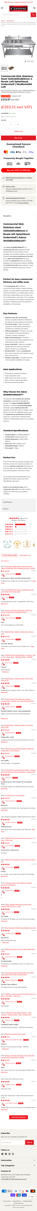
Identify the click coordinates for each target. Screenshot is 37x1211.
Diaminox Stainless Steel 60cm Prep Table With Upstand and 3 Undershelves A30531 (17, 1057)
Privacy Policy (7, 1201)
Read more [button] (4, 604)
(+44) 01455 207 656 (7, 1179)
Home (3, 21)
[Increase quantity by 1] (18, 124)
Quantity (3, 120)
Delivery (6, 509)
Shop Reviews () (25, 555)
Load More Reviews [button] (18, 1117)
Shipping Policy (27, 1201)
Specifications (7, 502)
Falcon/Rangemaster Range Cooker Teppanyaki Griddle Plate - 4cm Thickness (17, 750)
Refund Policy (17, 1201)
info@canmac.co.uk (20, 1179)
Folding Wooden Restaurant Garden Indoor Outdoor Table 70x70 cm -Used (16, 905)
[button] (9, 524)
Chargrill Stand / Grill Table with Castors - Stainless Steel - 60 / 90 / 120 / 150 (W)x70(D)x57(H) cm (17, 701)
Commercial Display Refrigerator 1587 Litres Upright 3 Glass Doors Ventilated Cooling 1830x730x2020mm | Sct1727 (16, 612)
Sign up (29, 1142)
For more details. (23, 203)
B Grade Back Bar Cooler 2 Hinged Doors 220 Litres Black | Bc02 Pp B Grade (17, 591)
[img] (18, 518)
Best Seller (10, 21)
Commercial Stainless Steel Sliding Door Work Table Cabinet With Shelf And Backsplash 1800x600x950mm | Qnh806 (17, 974)
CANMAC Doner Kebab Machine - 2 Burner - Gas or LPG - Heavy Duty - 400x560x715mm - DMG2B (18, 656)
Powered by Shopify (18, 1207)
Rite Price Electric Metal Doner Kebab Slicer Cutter (20, 928)
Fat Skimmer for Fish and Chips (14, 795)
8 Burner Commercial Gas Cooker (15, 1034)
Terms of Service (18, 1203)
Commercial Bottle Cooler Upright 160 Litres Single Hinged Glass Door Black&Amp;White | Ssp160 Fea (18, 568)
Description (7, 216)
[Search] (33, 14)
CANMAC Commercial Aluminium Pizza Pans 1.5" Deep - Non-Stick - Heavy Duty (18, 995)
